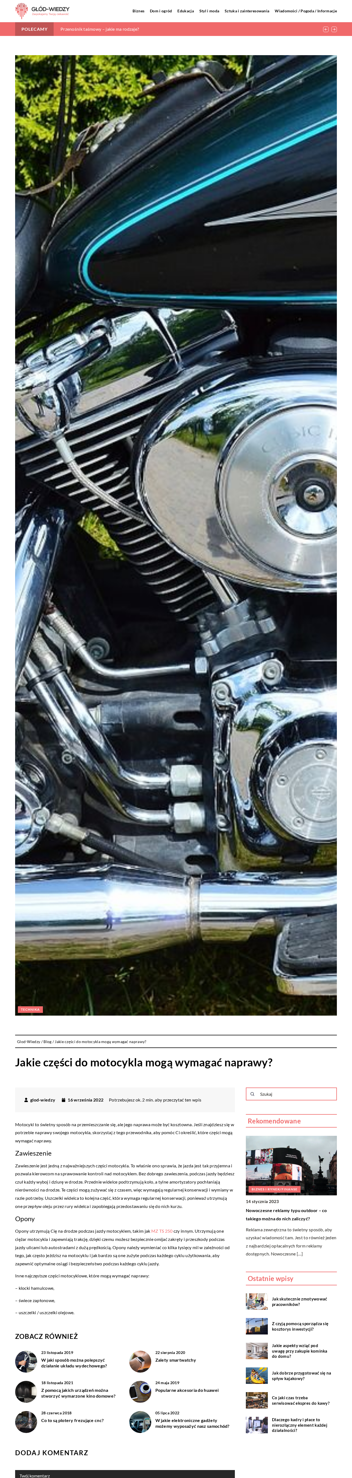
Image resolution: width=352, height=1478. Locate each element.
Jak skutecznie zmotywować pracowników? (299, 1301)
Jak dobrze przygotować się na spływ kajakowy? (301, 1375)
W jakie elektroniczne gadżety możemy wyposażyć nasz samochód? (192, 1423)
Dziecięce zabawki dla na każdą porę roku (288, 1210)
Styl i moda (209, 11)
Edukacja (185, 11)
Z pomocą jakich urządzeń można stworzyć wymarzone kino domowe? (78, 1392)
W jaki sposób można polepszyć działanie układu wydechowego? (74, 1362)
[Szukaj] (252, 1094)
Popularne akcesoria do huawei (187, 1390)
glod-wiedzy (42, 1100)
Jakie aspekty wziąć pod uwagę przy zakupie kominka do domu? (300, 1351)
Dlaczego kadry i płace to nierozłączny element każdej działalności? (299, 1425)
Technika (30, 1009)
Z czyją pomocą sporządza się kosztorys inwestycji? (300, 1326)
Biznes (138, 11)
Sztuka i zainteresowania (247, 11)
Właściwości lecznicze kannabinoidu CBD (101, 29)
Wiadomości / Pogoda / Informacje (306, 11)
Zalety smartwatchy (175, 1359)
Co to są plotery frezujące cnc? (72, 1420)
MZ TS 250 (162, 1230)
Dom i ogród (161, 11)
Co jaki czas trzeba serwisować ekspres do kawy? (300, 1400)
